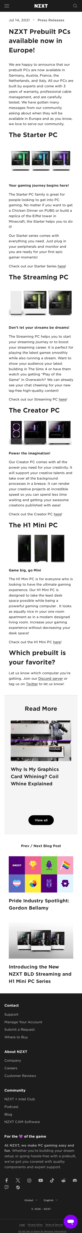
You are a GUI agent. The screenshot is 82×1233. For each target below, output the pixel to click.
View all (41, 820)
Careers (10, 1068)
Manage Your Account (23, 1022)
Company (12, 1060)
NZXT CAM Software (22, 1122)
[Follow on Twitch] (6, 1187)
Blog (8, 1114)
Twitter (32, 684)
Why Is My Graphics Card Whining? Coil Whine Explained (35, 776)
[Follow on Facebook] (6, 1180)
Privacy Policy (35, 1224)
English (48, 1200)
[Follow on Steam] (18, 1187)
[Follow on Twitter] (18, 1180)
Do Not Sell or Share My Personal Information (42, 1231)
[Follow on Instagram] (29, 1180)
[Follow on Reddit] (63, 1180)
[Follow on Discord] (75, 1180)
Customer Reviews (20, 1075)
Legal (22, 1224)
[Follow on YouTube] (40, 1180)
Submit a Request (19, 1029)
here (61, 266)
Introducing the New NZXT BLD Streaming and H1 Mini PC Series (40, 974)
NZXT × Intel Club (19, 1099)
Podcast (11, 1106)
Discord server (50, 678)
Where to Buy (16, 1037)
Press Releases (51, 20)
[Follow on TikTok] (52, 1180)
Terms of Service (54, 1224)
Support (11, 1014)
